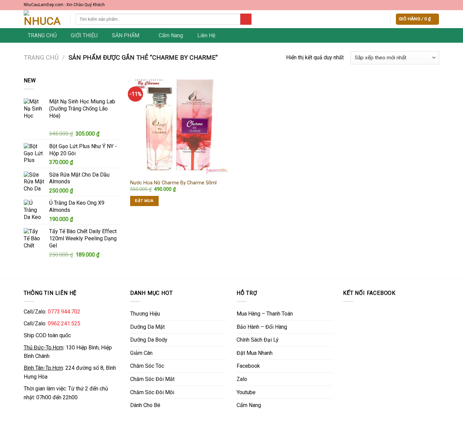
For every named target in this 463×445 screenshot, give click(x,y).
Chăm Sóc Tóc (147, 366)
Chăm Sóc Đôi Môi (152, 392)
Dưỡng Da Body (148, 340)
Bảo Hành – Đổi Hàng (262, 327)
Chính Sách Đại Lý (258, 340)
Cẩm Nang (171, 35)
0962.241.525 (64, 323)
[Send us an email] (436, 5)
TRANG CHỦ (42, 35)
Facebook (248, 366)
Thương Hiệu (145, 313)
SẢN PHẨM (125, 35)
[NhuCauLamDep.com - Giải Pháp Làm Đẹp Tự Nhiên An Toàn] (42, 19)
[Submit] (245, 19)
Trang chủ (41, 57)
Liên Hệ (206, 35)
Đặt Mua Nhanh (255, 353)
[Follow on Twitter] (430, 5)
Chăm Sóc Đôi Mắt (152, 379)
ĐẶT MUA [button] (144, 200)
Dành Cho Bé (145, 405)
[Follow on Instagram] (423, 5)
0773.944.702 (64, 311)
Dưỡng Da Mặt (147, 327)
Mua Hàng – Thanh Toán (265, 313)
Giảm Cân (141, 353)
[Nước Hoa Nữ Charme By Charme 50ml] (179, 125)
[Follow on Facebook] (417, 5)
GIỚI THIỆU (84, 35)
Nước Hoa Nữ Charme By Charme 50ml (173, 183)
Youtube (246, 392)
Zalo (242, 379)
